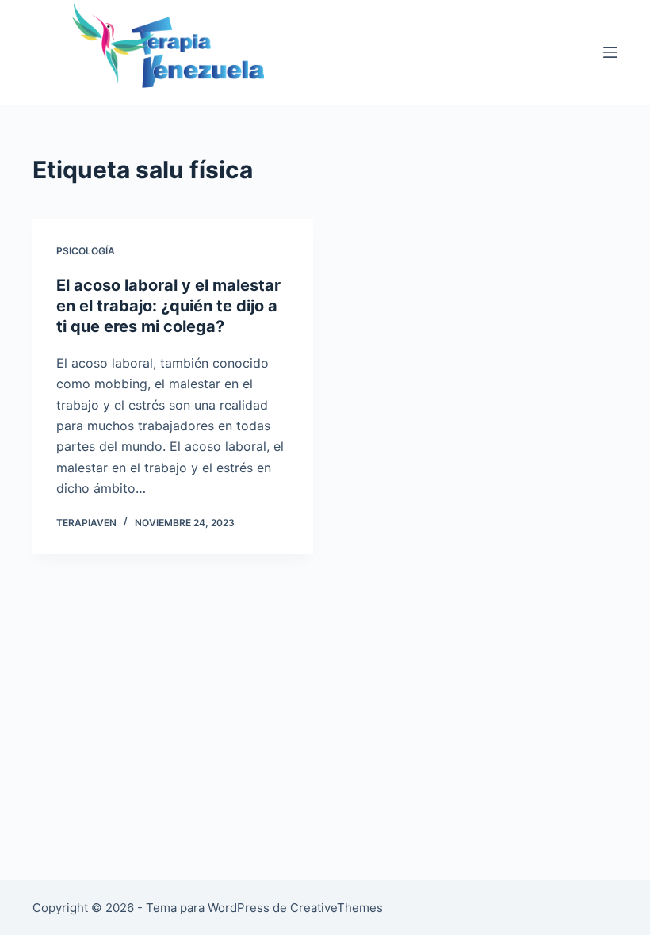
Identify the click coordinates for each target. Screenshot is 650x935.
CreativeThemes (336, 907)
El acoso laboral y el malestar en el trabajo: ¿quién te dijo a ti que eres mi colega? (168, 306)
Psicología (85, 251)
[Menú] (610, 52)
